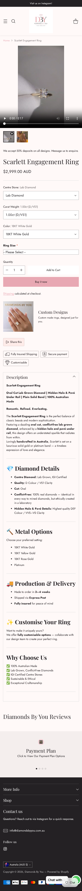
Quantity (8, 262)
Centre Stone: (19, 187)
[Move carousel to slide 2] (39, 768)
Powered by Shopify (58, 872)
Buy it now (41, 282)
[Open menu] (5, 21)
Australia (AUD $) (19, 864)
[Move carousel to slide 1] (36, 768)
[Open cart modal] (75, 21)
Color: (17, 226)
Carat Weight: (20, 207)
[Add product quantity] (21, 270)
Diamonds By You (34, 872)
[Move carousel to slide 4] (45, 768)
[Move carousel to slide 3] (42, 768)
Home (6, 40)
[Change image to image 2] (22, 136)
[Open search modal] (13, 21)
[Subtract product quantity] (7, 270)
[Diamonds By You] (41, 21)
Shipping (8, 294)
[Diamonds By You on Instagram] (5, 849)
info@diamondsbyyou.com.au (27, 830)
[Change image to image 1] (8, 136)
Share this (16, 342)
